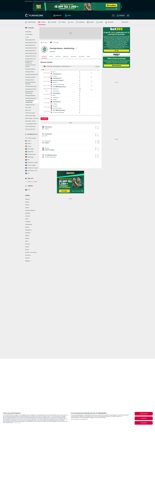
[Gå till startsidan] (35, 15)
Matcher (73, 56)
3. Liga (27, 37)
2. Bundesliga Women (31, 123)
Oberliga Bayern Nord (30, 86)
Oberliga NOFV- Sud (30, 58)
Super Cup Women (30, 129)
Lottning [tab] (44, 118)
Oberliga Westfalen (30, 77)
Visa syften (144, 422)
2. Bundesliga (28, 34)
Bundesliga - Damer (30, 121)
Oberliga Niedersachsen (31, 74)
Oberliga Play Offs (30, 105)
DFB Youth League (30, 113)
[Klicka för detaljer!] (70, 73)
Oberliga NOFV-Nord (30, 56)
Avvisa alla (143, 418)
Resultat (65, 56)
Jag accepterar (144, 413)
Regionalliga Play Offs (31, 53)
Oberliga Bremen (29, 71)
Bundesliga (28, 31)
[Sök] (113, 15)
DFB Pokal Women (30, 126)
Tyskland (56, 42)
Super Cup (28, 110)
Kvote (51, 56)
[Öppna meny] (128, 15)
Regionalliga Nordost (30, 42)
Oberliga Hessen (29, 80)
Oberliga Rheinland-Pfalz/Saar (30, 83)
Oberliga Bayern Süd (30, 89)
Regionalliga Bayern (30, 50)
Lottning (81, 56)
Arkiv (88, 56)
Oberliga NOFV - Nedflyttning (29, 62)
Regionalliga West (30, 45)
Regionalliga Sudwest (31, 48)
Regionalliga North (30, 40)
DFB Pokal (28, 107)
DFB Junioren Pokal (30, 115)
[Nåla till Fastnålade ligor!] (76, 48)
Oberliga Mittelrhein (30, 95)
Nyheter (58, 56)
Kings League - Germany (31, 118)
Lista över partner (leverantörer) (79, 419)
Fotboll (45, 42)
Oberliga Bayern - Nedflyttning (30, 101)
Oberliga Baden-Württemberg (29, 92)
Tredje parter (17, 422)
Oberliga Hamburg (30, 69)
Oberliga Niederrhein (30, 98)
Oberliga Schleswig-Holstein (30, 65)
